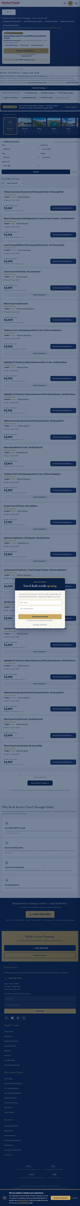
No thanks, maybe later (40, 624)
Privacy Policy (23, 1200)
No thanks (75, 1198)
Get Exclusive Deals (40, 617)
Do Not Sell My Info (22, 1203)
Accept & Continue (61, 1198)
